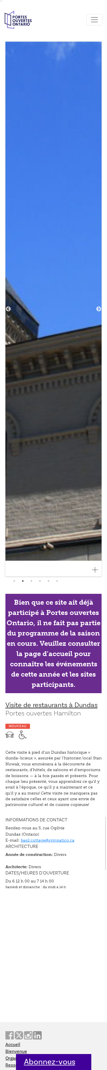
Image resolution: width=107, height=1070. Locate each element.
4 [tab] (40, 581)
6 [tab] (57, 581)
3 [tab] (31, 581)
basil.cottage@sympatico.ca (47, 840)
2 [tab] (23, 581)
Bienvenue (16, 1051)
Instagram (28, 1035)
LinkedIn (37, 1035)
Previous (8, 309)
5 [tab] (48, 581)
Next (99, 309)
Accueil (12, 1044)
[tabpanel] (53, 309)
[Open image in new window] (97, 569)
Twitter (19, 1035)
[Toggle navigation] (94, 19)
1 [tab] (14, 581)
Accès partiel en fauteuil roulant (23, 735)
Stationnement (9, 735)
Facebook (9, 1035)
